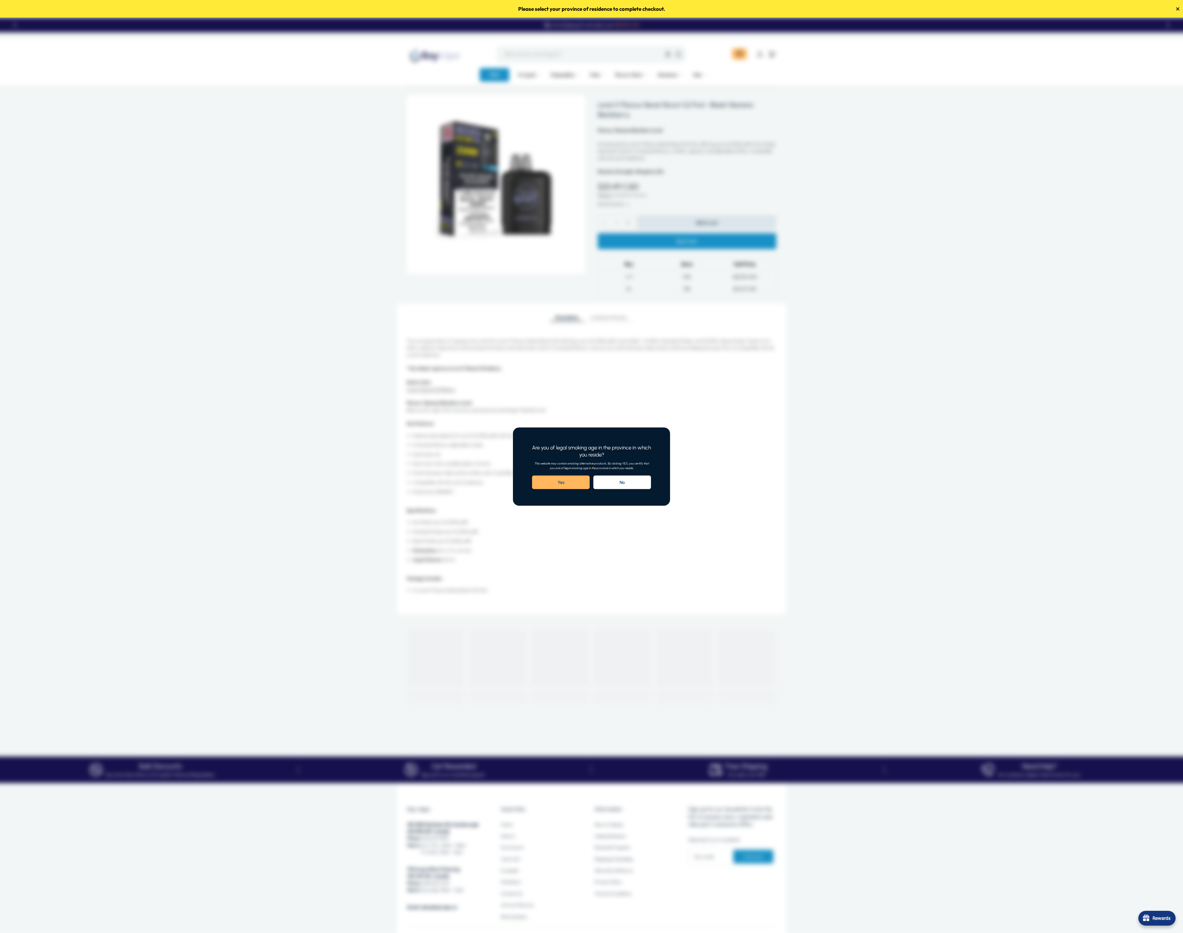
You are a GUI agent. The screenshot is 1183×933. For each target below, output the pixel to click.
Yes (561, 482)
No (622, 482)
